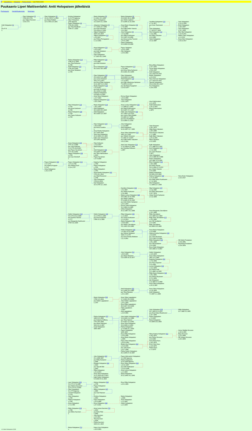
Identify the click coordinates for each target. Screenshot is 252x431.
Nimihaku (31, 11)
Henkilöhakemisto (18, 11)
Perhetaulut (5, 11)
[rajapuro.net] (1, 2)
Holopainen (17, 2)
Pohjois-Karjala (26, 2)
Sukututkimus (8, 2)
